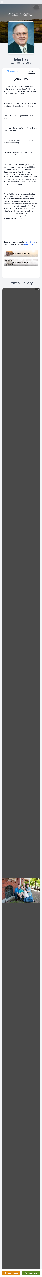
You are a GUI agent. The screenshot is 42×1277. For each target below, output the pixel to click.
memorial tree (30, 242)
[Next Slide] (37, 890)
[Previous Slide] (4, 890)
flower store (28, 244)
